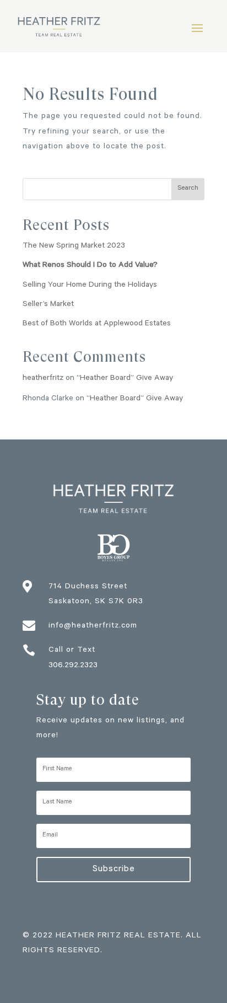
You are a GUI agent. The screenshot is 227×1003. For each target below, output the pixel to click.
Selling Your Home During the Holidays (90, 285)
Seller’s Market (48, 305)
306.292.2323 (73, 666)
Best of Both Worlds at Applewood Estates (97, 324)
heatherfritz (43, 378)
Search (187, 188)
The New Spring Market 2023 (74, 246)
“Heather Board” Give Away (125, 378)
